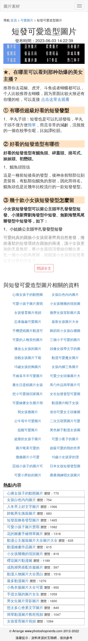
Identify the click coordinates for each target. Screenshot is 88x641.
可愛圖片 (27, 20)
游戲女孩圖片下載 (27, 357)
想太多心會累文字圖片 (25, 607)
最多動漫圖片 (18, 580)
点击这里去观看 (55, 99)
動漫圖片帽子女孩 (65, 402)
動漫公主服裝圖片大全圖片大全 (32, 540)
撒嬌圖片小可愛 (27, 456)
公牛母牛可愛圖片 (27, 420)
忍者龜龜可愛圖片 (27, 321)
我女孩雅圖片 (28, 411)
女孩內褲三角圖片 (65, 366)
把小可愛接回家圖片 (27, 393)
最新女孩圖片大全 (65, 321)
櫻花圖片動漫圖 (19, 560)
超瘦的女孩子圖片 (27, 438)
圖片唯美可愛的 (27, 447)
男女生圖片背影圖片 (23, 600)
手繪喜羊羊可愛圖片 (27, 375)
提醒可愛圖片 (28, 429)
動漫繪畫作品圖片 (21, 546)
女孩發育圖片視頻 (27, 312)
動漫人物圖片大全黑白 (25, 573)
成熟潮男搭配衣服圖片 (25, 567)
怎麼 (64, 200)
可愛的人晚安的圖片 (27, 339)
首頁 (14, 20)
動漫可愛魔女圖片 (65, 357)
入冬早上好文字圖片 (23, 506)
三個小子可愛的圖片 (65, 339)
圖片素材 (12, 6)
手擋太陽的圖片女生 (23, 594)
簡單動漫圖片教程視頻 (25, 614)
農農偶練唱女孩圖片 (65, 474)
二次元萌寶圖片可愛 (65, 420)
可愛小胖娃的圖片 (27, 474)
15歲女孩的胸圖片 (27, 366)
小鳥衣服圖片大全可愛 (25, 587)
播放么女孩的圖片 (27, 348)
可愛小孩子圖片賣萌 (27, 303)
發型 (64, 110)
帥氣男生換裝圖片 (21, 513)
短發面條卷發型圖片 (23, 520)
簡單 (32, 124)
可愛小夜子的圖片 (65, 438)
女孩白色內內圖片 (65, 294)
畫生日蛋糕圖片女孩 (27, 384)
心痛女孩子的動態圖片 (25, 493)
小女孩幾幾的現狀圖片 (25, 553)
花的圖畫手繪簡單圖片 (25, 533)
